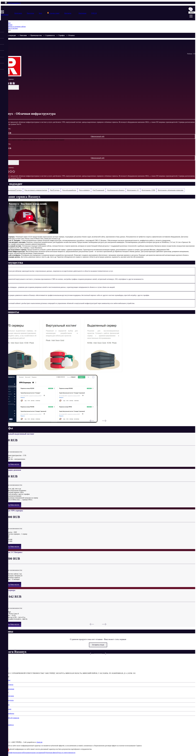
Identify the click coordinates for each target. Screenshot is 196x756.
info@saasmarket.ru (14, 3)
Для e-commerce (84, 190)
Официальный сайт (97, 136)
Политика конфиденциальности (12, 752)
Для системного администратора (35, 190)
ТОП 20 (94, 13)
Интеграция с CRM (148, 190)
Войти (192, 12)
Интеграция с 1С (133, 190)
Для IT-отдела (54, 190)
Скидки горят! (54, 13)
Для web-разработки (69, 190)
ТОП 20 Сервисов (12, 718)
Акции (8, 709)
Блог (40, 13)
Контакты (67, 13)
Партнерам (82, 13)
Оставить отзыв (10, 87)
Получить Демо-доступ (11, 464)
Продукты (30, 13)
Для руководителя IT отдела (12, 190)
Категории (18, 13)
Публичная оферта (50, 752)
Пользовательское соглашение (33, 752)
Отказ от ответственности (66, 752)
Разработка (10, 713)
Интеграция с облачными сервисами (170, 190)
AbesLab (39, 742)
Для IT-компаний (98, 190)
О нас (8, 680)
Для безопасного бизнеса (115, 190)
